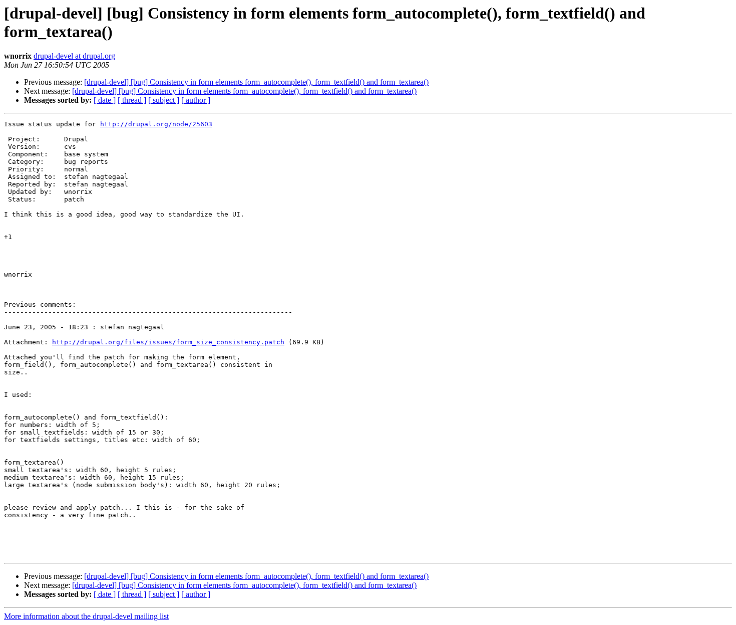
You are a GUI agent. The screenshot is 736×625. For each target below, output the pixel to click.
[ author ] (195, 100)
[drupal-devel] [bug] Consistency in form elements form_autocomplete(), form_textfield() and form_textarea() (256, 82)
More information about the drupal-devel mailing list (86, 616)
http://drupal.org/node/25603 (156, 124)
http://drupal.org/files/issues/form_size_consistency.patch (168, 342)
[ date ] (105, 100)
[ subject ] (163, 100)
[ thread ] (132, 100)
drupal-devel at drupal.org (74, 56)
